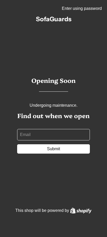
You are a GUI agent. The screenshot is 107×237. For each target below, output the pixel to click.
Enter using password (82, 8)
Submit (53, 149)
